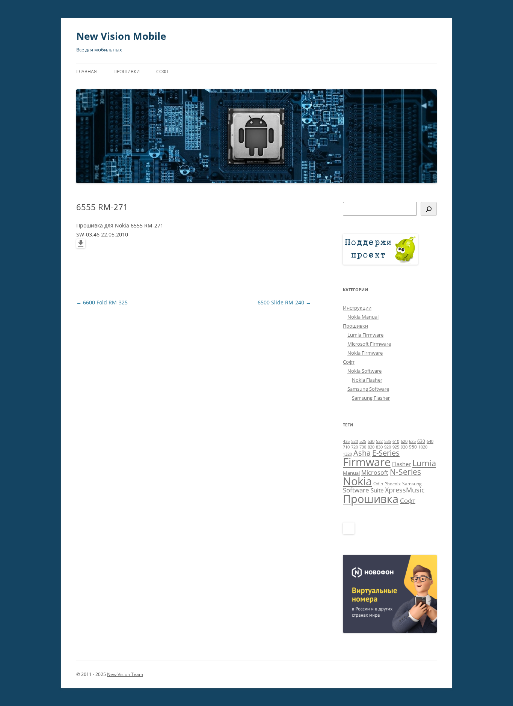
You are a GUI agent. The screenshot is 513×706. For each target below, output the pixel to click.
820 (371, 447)
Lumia (424, 463)
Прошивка (370, 498)
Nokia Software (364, 370)
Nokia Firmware (365, 352)
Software (356, 490)
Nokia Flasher (367, 379)
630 (421, 441)
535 (387, 441)
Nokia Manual (363, 316)
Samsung (412, 483)
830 (379, 447)
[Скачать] (80, 246)
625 (412, 441)
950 (413, 447)
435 (346, 441)
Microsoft (374, 472)
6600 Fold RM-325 (102, 302)
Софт (162, 71)
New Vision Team (125, 674)
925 (395, 447)
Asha (362, 453)
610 (395, 441)
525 (362, 441)
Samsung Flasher (371, 397)
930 (404, 447)
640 (430, 441)
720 (354, 447)
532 (379, 441)
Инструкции (357, 307)
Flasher (401, 464)
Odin (378, 483)
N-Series (405, 471)
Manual (351, 473)
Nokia (357, 481)
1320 (347, 454)
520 (354, 441)
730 (362, 447)
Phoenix (393, 483)
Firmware (367, 462)
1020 (422, 447)
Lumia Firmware (365, 334)
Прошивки (126, 71)
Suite (377, 490)
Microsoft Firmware (369, 343)
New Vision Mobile (121, 36)
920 (387, 447)
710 (346, 447)
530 (371, 441)
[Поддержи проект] (380, 262)
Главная (86, 71)
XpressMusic (405, 489)
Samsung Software (368, 388)
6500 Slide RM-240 (284, 302)
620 (404, 441)
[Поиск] (429, 209)
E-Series (386, 453)
